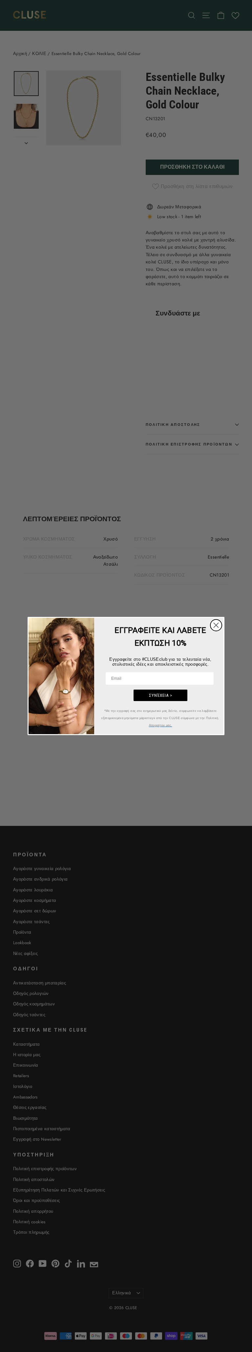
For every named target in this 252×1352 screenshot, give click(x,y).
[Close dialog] (216, 625)
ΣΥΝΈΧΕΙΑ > (160, 695)
